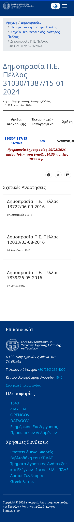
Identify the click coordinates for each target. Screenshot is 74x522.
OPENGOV (19, 414)
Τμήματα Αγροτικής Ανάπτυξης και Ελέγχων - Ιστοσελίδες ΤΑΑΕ (39, 466)
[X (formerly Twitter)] (58, 174)
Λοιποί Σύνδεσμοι (26, 475)
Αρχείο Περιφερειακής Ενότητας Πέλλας (27, 101)
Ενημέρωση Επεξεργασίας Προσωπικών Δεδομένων (34, 429)
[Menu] (64, 6)
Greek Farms (22, 481)
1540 (58, 377)
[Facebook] (48, 174)
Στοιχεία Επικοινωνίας (23, 385)
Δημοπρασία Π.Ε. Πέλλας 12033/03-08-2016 (32, 239)
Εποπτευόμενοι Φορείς (31, 452)
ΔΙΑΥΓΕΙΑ (18, 409)
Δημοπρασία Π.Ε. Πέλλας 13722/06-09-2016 (32, 203)
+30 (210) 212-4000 (51, 369)
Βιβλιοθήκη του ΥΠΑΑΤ (31, 457)
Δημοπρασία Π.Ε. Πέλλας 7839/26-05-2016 (32, 274)
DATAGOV (19, 420)
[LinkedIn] (67, 174)
